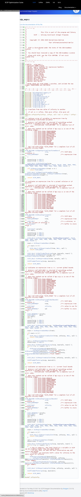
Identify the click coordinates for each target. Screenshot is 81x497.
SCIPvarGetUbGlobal (32, 354)
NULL (40, 159)
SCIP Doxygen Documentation (12, 10)
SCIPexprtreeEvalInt (46, 336)
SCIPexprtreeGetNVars (38, 168)
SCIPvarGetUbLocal (57, 459)
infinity (48, 306)
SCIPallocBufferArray (44, 253)
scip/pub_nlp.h (38, 99)
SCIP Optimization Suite (14, 2)
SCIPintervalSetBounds (38, 348)
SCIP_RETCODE (30, 150)
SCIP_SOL (30, 221)
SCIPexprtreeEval (45, 248)
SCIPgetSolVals (41, 255)
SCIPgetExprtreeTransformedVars (47, 150)
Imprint (45, 491)
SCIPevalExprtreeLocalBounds (46, 399)
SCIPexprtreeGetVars (54, 174)
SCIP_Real (31, 224)
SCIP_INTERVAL (32, 309)
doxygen (66, 488)
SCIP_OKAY (38, 170)
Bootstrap (31, 493)
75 (22, 150)
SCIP (34, 2)
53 (22, 114)
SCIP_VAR (30, 315)
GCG (59, 2)
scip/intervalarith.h (41, 96)
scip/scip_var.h (39, 107)
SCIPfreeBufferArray (34, 261)
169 (22, 300)
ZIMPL (48, 2)
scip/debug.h (37, 95)
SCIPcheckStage (41, 163)
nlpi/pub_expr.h (39, 94)
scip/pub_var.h (38, 100)
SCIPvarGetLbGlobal (32, 351)
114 (22, 215)
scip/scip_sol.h (39, 105)
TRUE (64, 165)
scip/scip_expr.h (39, 101)
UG (54, 2)
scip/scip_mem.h (39, 103)
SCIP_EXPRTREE (32, 154)
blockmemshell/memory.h (41, 92)
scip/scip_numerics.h (41, 104)
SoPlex (41, 2)
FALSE (54, 165)
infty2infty (37, 350)
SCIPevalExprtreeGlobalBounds (46, 300)
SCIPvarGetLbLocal (35, 459)
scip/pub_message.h (40, 98)
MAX (26, 463)
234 (22, 399)
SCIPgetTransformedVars (45, 172)
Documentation (70, 7)
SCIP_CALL (31, 163)
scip (46, 152)
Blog (60, 7)
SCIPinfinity (47, 350)
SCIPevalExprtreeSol (42, 215)
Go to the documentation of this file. (31, 24)
